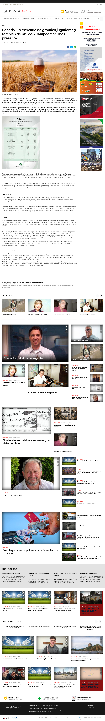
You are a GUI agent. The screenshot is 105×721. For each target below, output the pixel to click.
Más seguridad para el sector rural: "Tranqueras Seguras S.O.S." (65, 609)
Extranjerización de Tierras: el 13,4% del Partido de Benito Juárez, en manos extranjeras (90, 686)
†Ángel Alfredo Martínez (11, 573)
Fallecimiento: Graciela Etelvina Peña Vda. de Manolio (38, 609)
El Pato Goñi (81, 525)
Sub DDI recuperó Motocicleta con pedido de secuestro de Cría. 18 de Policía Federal (88, 537)
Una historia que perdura (62, 315)
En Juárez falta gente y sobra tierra (39, 626)
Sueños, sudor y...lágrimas (88, 315)
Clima (51, 18)
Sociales (18, 18)
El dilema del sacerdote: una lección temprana (65, 627)
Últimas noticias (8, 18)
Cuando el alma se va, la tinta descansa (80, 397)
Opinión (40, 18)
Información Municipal (81, 18)
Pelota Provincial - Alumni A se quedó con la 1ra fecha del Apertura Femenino (89, 493)
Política (34, 18)
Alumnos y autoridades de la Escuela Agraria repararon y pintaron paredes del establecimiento (90, 611)
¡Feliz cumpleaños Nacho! (46, 659)
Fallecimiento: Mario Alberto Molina (88, 461)
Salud (46, 18)
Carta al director (12, 495)
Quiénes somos (6, 4)
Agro (63, 18)
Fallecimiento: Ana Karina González (15, 659)
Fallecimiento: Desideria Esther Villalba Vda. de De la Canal (87, 482)
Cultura (57, 18)
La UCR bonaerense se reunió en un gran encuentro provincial (13, 685)
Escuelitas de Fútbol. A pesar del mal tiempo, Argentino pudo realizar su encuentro (89, 558)
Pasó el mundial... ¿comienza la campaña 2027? (14, 627)
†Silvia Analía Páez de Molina (86, 503)
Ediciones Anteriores (18, 4)
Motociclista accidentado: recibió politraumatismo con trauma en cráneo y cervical (64, 686)
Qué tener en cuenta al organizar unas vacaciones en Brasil (85, 659)
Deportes (69, 18)
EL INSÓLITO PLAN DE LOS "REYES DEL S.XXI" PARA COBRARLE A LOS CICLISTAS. (90, 628)
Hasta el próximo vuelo (80, 340)
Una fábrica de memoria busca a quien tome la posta (79, 368)
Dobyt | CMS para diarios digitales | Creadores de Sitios (91, 718)
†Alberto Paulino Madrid (88, 573)
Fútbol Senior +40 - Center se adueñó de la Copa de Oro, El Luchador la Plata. (89, 472)
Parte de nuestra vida (9, 314)
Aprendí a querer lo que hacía (37, 314)
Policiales (26, 18)
